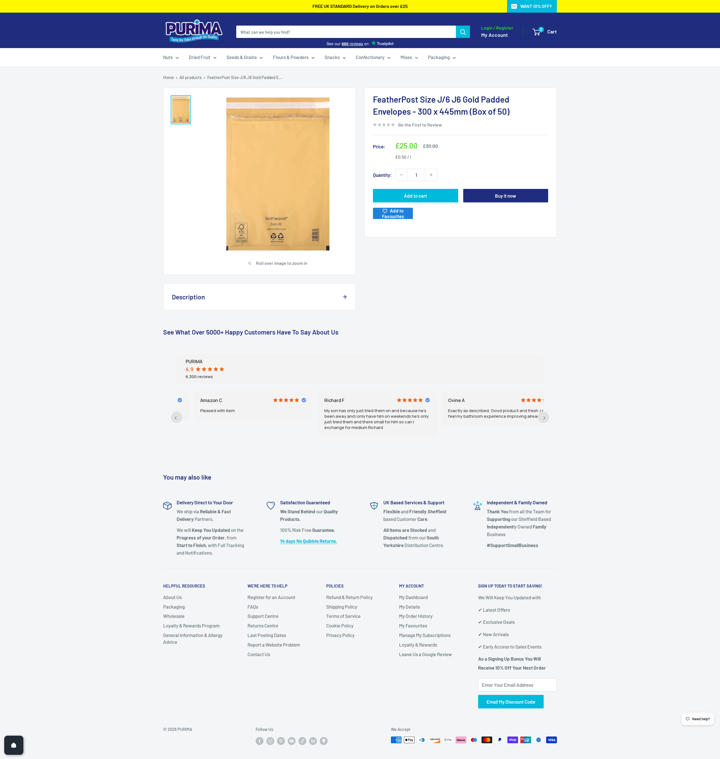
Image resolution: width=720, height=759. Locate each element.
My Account (494, 35)
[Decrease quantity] (401, 175)
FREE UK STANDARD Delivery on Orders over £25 (360, 6)
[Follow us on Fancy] (324, 741)
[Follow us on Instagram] (270, 741)
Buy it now (505, 195)
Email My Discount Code (511, 701)
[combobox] (346, 32)
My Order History (416, 616)
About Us (172, 597)
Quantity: (382, 175)
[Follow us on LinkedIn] (313, 741)
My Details (409, 606)
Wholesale (173, 616)
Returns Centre (263, 625)
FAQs (253, 606)
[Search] (463, 32)
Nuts (168, 57)
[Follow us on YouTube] (292, 741)
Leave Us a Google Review (425, 654)
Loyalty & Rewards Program (191, 625)
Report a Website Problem (274, 644)
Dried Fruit (199, 57)
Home (168, 77)
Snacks (332, 57)
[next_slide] (543, 417)
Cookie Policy (340, 625)
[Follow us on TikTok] (302, 741)
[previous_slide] (176, 417)
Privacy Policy (340, 635)
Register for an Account (271, 597)
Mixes (406, 57)
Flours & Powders (291, 57)
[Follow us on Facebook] (260, 741)
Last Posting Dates (267, 635)
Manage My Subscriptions (425, 635)
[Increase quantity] (431, 175)
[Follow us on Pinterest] (281, 741)
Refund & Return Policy (349, 597)
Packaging (439, 57)
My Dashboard (413, 597)
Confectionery (370, 57)
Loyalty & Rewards (418, 644)
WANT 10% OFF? (536, 6)
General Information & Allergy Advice (192, 638)
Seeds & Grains (241, 57)
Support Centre (263, 616)
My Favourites (413, 625)
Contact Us (259, 654)
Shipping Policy (341, 606)
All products (190, 77)
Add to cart (415, 195)
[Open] (13, 745)
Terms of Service (343, 616)
